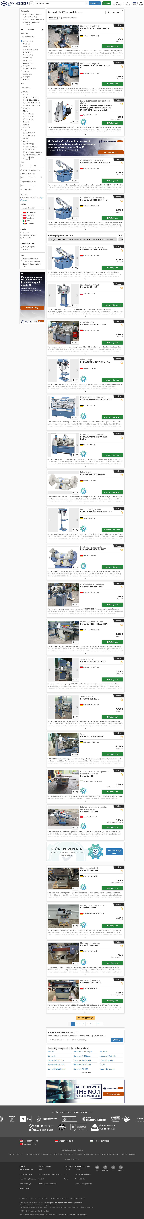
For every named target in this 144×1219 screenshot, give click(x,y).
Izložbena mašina (30, 235)
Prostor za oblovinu (72, 1159)
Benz (26, 47)
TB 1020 (29, 114)
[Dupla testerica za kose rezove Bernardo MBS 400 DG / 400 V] (63, 258)
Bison (26, 80)
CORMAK (28, 63)
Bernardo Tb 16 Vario (82, 1064)
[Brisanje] (87, 3)
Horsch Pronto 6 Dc (67, 1154)
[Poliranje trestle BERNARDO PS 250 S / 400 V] (63, 482)
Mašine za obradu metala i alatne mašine (32, 15)
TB (25, 111)
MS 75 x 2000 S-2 (33, 105)
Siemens (28, 55)
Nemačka (31, 212)
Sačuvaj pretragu (86, 1018)
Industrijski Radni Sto (108, 1056)
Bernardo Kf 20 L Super (83, 1051)
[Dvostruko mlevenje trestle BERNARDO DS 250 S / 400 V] (63, 557)
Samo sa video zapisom (32, 261)
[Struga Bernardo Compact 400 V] (63, 744)
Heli (26, 66)
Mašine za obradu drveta (33, 19)
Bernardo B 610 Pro (56, 1060)
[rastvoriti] (85, 57)
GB (25, 92)
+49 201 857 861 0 (66, 1141)
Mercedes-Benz (30, 49)
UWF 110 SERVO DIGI (34, 152)
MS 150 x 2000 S (32, 100)
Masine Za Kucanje (107, 1069)
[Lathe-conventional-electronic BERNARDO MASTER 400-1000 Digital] (63, 445)
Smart (26, 122)
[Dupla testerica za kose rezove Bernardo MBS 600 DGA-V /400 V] (63, 170)
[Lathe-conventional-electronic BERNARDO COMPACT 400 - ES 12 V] (63, 407)
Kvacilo (102, 1064)
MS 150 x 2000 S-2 (33, 103)
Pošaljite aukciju (111, 152)
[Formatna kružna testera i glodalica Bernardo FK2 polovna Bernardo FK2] (63, 782)
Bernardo (28, 41)
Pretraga (95, 3)
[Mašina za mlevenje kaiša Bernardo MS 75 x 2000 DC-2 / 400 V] (63, 36)
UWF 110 (30, 144)
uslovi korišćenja (81, 1215)
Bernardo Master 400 (82, 1060)
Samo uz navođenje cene (31, 170)
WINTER (27, 52)
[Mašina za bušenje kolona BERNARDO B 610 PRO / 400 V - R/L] (63, 520)
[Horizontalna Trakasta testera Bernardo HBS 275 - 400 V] (63, 594)
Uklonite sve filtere (69, 18)
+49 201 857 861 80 (101, 1141)
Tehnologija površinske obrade (31, 23)
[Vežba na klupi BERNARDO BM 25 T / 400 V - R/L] (63, 370)
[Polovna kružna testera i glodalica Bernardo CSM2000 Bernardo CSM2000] (63, 817)
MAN (26, 44)
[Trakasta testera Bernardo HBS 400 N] (63, 707)
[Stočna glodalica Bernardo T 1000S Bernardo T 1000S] (63, 916)
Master (26, 127)
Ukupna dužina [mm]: (28, 182)
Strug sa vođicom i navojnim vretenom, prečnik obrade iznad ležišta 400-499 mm (83, 239)
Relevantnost (114, 12)
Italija (29, 221)
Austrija (30, 218)
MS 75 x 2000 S (32, 97)
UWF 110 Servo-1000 (34, 155)
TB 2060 (29, 119)
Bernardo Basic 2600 (56, 1064)
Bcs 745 (51, 1051)
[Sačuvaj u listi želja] (121, 29)
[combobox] (32, 208)
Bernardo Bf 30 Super (56, 1069)
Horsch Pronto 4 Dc (128, 1154)
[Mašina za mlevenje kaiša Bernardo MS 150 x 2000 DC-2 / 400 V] (63, 74)
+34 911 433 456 (30, 1144)
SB (25, 130)
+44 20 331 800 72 (31, 1141)
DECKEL (27, 60)
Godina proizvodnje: (27, 174)
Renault (27, 58)
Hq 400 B (103, 1051)
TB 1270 (29, 116)
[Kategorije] (31, 3)
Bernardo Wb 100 (81, 1069)
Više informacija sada (114, 851)
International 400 (106, 1060)
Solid (26, 125)
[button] (141, 3)
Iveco (26, 77)
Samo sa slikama (30, 258)
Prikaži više (86, 1072)
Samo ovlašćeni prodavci (32, 265)
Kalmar (27, 74)
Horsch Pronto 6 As (50, 1154)
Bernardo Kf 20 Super (82, 1056)
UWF (25, 141)
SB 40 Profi (30, 133)
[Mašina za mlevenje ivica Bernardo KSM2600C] (63, 953)
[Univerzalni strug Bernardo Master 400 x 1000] (63, 332)
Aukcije (26, 250)
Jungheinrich (29, 69)
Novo (26, 232)
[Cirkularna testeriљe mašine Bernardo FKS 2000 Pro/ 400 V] (63, 632)
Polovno (27, 238)
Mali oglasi (28, 247)
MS (25, 94)
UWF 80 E (30, 149)
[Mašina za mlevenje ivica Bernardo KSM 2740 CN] (63, 991)
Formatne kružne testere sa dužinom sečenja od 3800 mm (97, 1154)
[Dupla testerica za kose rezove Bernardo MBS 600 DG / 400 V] (63, 208)
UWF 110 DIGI (31, 147)
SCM (26, 71)
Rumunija (30, 223)
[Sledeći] (77, 36)
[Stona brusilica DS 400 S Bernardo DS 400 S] (63, 295)
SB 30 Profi (30, 136)
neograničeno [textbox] (28, 208)
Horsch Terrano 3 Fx (33, 1154)
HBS (25, 138)
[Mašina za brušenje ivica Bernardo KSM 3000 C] (63, 878)
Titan (26, 108)
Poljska (30, 215)
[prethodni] (49, 36)
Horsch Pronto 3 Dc (15, 1154)
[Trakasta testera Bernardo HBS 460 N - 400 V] (63, 669)
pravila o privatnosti (68, 1215)
